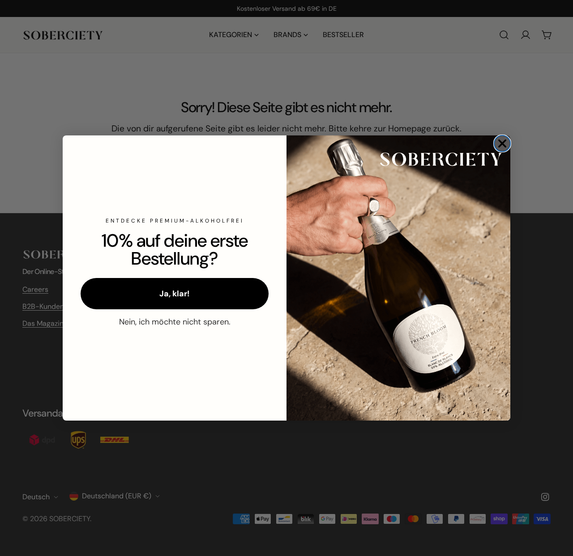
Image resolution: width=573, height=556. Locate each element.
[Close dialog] (502, 143)
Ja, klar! (174, 293)
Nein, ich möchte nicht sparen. (175, 321)
